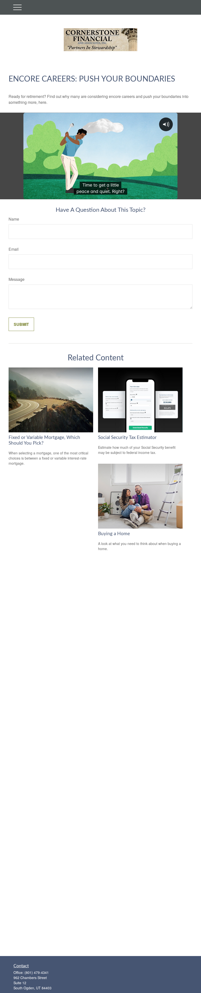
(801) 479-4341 (37, 972)
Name (14, 219)
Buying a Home (114, 534)
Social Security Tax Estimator (127, 437)
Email (14, 249)
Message (17, 279)
